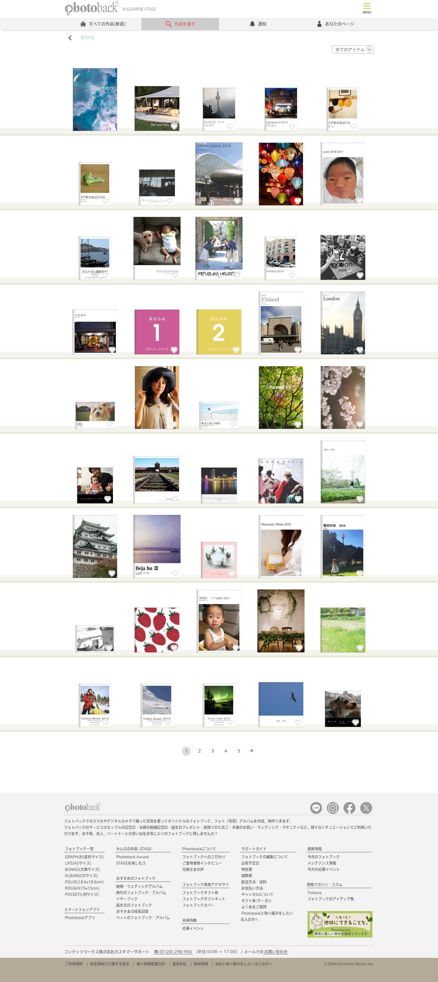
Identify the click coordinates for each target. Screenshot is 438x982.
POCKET (82, 894)
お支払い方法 (252, 888)
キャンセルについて (257, 894)
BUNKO (82, 869)
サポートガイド (253, 849)
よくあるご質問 (253, 907)
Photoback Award (132, 857)
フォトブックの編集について (264, 857)
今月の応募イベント (323, 869)
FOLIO (84, 882)
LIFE (78, 863)
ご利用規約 (74, 964)
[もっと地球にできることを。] (340, 936)
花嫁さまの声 (193, 869)
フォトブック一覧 (79, 849)
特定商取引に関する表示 (109, 964)
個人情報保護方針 (150, 964)
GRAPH (84, 857)
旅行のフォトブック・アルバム (141, 892)
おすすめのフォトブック (136, 878)
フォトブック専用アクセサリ (205, 884)
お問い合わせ (276, 952)
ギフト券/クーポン (256, 900)
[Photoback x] (366, 812)
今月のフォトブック (323, 857)
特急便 (246, 869)
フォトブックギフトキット (203, 899)
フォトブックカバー (198, 905)
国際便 (246, 875)
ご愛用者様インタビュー (202, 863)
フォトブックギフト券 (200, 892)
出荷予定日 (250, 863)
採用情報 (201, 964)
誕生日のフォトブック (134, 905)
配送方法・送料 (253, 882)
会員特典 (189, 920)
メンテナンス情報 (321, 863)
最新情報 (314, 849)
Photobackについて (199, 849)
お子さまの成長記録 (132, 911)
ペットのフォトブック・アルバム (143, 917)
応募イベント (193, 928)
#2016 (87, 37)
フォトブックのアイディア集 (330, 899)
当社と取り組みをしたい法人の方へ (243, 964)
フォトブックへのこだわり (203, 857)
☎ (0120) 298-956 (173, 952)
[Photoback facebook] (349, 812)
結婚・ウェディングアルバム (139, 886)
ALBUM (81, 875)
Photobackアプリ (80, 917)
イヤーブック (127, 899)
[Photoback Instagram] (333, 812)
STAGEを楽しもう (131, 863)
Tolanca (314, 892)
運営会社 (179, 964)
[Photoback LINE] (316, 812)
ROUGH (82, 888)
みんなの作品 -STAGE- (134, 849)
